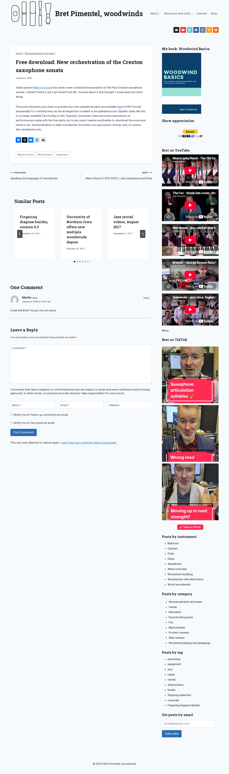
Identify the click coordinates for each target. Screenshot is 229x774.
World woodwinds (179, 584)
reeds (171, 674)
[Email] (176, 30)
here (120, 106)
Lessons (201, 13)
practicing (174, 659)
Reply (146, 298)
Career (173, 607)
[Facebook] (196, 30)
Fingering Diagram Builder (184, 705)
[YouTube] (183, 30)
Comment (19, 348)
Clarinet (172, 548)
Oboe (171, 558)
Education (175, 612)
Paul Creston (45, 154)
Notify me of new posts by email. (34, 422)
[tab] (74, 261)
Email (65, 405)
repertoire (62, 154)
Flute (171, 553)
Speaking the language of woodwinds (34, 175)
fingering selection (179, 695)
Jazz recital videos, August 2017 (126, 222)
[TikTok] (189, 30)
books (171, 689)
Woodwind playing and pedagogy (189, 643)
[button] (190, 375)
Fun (171, 622)
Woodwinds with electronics (186, 579)
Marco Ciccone (42, 87)
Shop (214, 13)
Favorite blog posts (181, 617)
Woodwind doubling (180, 574)
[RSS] (216, 30)
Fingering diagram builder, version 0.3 (34, 222)
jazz (170, 669)
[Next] (142, 234)
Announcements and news (185, 601)
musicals (173, 700)
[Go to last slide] (19, 234)
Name (16, 405)
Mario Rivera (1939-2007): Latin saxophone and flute (119, 175)
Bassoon (173, 543)
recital (172, 679)
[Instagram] (203, 30)
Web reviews (177, 637)
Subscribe (172, 733)
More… (166, 330)
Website (114, 405)
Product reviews (179, 632)
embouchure (175, 684)
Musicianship (177, 627)
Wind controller (177, 569)
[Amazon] (209, 30)
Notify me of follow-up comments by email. (41, 414)
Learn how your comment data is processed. (89, 442)
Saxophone (175, 563)
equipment (174, 664)
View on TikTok (192, 527)
